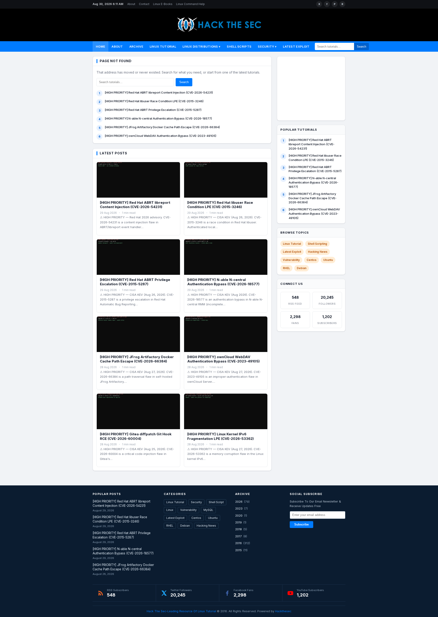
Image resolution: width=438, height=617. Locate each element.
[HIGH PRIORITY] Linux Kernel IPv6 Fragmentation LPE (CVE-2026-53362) (220, 436)
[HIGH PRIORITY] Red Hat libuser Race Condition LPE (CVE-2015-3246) (154, 101)
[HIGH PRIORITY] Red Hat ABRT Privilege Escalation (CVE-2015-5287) (153, 110)
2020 (238, 515)
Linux (169, 510)
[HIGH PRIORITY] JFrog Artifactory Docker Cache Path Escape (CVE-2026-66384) (162, 127)
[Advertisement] (314, 87)
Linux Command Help (190, 4)
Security (266, 46)
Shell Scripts (239, 46)
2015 (238, 550)
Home (100, 46)
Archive (136, 46)
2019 (238, 522)
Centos (311, 260)
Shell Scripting (317, 243)
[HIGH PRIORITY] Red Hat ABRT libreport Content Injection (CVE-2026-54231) (159, 92)
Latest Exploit (296, 46)
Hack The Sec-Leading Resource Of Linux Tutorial (181, 611)
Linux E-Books (162, 4)
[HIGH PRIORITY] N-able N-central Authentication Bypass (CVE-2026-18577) (158, 118)
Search (361, 46)
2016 (238, 543)
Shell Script (216, 502)
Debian (301, 268)
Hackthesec (283, 611)
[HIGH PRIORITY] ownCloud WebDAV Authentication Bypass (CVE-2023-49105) (160, 136)
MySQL (208, 510)
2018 (238, 529)
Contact (144, 4)
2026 (238, 501)
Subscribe (301, 524)
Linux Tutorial (163, 46)
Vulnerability (291, 260)
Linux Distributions (200, 46)
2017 (238, 536)
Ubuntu (328, 260)
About (131, 4)
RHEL (286, 268)
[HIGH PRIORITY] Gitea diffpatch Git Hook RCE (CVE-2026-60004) (136, 436)
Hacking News (317, 251)
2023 (238, 508)
